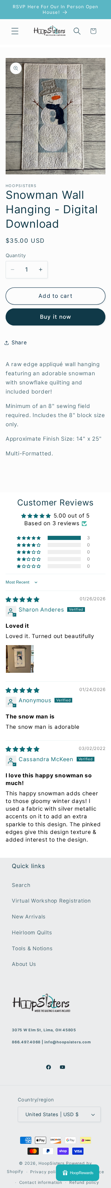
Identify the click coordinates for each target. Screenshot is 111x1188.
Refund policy (84, 1182)
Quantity (16, 255)
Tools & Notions (32, 948)
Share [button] (19, 342)
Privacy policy (45, 1171)
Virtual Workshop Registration (51, 901)
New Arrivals (29, 916)
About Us (24, 964)
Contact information (40, 1182)
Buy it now (55, 316)
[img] (23, 599)
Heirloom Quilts (32, 932)
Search (21, 885)
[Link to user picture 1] (20, 659)
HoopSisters (51, 1163)
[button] (15, 31)
